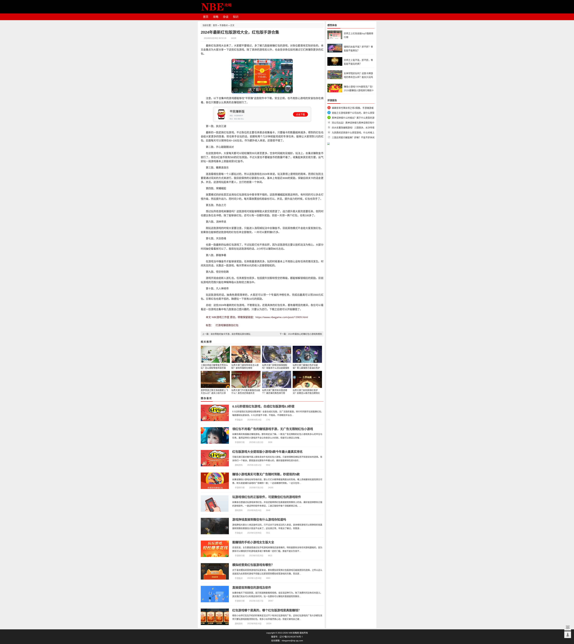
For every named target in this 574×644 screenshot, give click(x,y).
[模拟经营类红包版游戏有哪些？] (215, 571)
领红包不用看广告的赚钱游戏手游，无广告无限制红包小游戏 (272, 429)
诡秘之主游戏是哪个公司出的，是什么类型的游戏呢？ (353, 113)
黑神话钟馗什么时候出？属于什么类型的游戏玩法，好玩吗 (353, 118)
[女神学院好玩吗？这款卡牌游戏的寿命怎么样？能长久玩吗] (334, 74)
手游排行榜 (240, 442)
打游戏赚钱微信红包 (227, 325)
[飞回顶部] (567, 634)
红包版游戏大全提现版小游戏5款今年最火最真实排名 (267, 452)
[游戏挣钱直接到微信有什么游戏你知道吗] (215, 526)
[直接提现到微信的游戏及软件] (215, 594)
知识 (235, 17)
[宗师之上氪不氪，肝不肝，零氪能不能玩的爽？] (334, 61)
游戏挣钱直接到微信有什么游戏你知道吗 (259, 520)
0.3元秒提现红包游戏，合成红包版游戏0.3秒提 (263, 406)
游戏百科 (239, 465)
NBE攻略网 (293, 632)
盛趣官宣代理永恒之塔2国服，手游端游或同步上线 (353, 108)
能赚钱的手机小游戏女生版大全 (253, 542)
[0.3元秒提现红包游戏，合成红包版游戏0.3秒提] (215, 413)
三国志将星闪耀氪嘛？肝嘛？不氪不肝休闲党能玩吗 (353, 138)
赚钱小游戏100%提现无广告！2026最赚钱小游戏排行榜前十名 (359, 90)
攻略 (215, 17)
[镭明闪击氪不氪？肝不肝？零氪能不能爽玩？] (334, 47)
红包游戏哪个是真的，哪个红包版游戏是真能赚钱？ (266, 610)
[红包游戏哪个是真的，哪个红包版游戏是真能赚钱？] (215, 617)
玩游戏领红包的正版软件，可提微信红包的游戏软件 (266, 497)
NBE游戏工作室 (220, 317)
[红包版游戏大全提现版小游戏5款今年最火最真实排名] (215, 458)
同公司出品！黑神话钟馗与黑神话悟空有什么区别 (353, 123)
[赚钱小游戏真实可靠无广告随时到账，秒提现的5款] (215, 481)
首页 (205, 17)
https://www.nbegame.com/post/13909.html (281, 317)
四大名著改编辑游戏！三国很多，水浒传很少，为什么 (353, 128)
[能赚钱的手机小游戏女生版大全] (215, 549)
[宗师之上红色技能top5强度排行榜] (334, 34)
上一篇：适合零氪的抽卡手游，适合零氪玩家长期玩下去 (228, 333)
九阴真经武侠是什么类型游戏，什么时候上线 (353, 133)
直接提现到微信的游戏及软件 (251, 588)
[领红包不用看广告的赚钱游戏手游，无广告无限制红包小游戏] (215, 435)
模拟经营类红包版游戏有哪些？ (253, 565)
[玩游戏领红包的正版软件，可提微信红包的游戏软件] (215, 503)
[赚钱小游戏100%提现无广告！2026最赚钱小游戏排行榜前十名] (334, 87)
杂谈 (225, 17)
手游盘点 (223, 25)
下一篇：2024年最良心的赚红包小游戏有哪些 (301, 333)
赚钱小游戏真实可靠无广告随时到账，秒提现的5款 (266, 474)
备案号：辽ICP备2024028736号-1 (287, 636)
